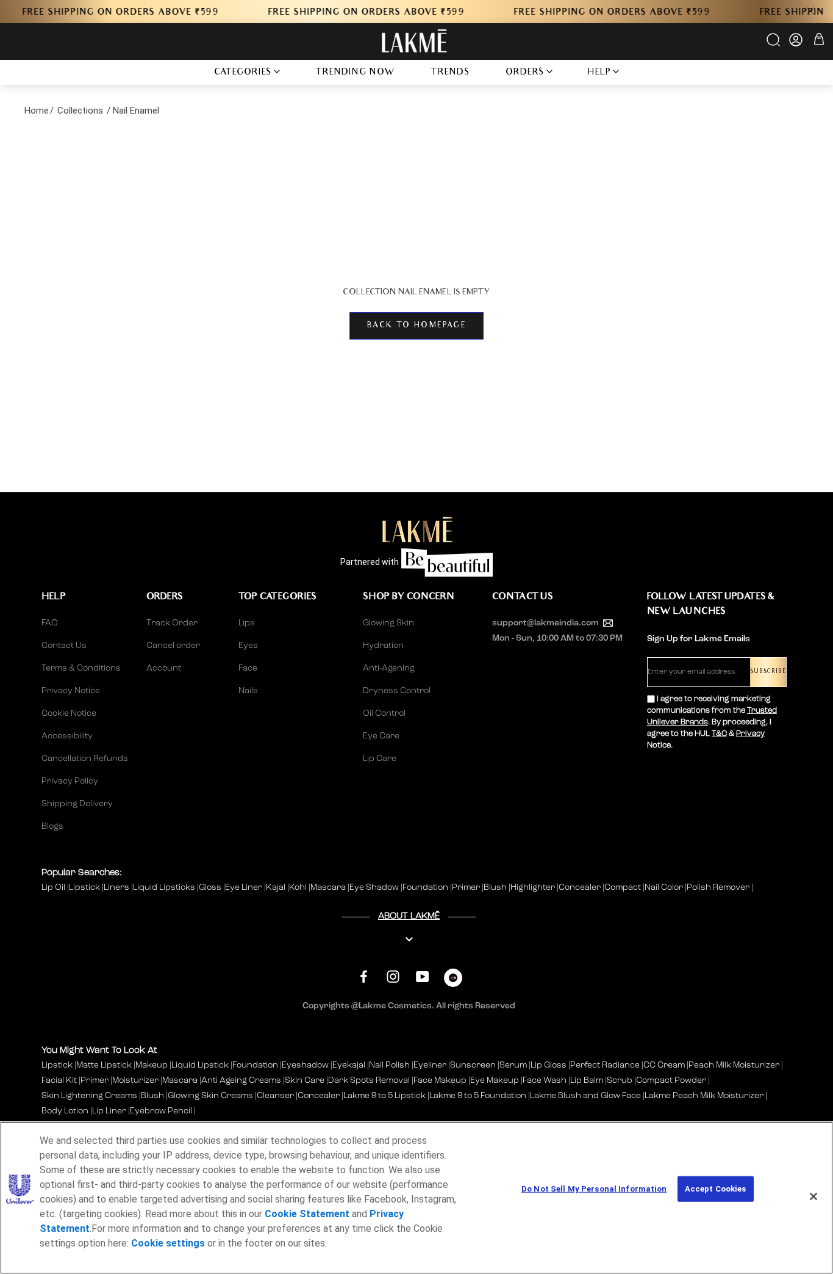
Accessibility (67, 736)
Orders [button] (525, 73)
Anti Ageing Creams (241, 1080)
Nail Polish (389, 1065)
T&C (719, 734)
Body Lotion (65, 1111)
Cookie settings (168, 1243)
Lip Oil (54, 887)
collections (80, 110)
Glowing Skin (388, 623)
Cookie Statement (307, 1214)
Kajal (276, 887)
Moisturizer (135, 1080)
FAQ (49, 623)
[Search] (774, 44)
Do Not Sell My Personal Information (594, 1188)
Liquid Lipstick (200, 1065)
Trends (450, 73)
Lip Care (379, 758)
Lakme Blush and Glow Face (585, 1095)
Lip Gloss (549, 1065)
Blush (496, 887)
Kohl (299, 887)
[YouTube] (422, 976)
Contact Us (64, 645)
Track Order (172, 623)
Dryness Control (397, 690)
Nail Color (665, 887)
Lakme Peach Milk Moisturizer (704, 1095)
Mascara (329, 887)
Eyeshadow (305, 1065)
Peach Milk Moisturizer (733, 1065)
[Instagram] (393, 976)
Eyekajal (348, 1065)
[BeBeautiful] (453, 981)
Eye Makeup (494, 1080)
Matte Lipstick (104, 1065)
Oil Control (384, 713)
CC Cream (664, 1065)
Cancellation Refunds (84, 758)
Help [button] (599, 73)
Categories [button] (243, 73)
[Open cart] (819, 41)
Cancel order (173, 645)
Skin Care (304, 1080)
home (36, 110)
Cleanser (275, 1095)
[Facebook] (363, 976)
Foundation (426, 887)
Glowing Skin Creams (210, 1095)
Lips (246, 623)
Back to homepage (416, 325)
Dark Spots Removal (369, 1080)
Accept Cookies (715, 1188)
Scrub (619, 1080)
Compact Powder (671, 1080)
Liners (117, 887)
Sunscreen (473, 1065)
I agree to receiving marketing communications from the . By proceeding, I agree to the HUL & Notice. (712, 722)
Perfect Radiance (605, 1065)
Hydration (383, 645)
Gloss (211, 887)
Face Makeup (440, 1080)
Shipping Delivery (77, 803)
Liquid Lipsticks (165, 887)
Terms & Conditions (81, 668)
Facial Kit (59, 1080)
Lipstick (85, 887)
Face (247, 668)
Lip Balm (586, 1080)
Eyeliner (429, 1065)
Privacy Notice (70, 690)
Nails (248, 690)
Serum (513, 1065)
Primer (467, 887)
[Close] (813, 1196)
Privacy (750, 734)
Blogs (52, 826)
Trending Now (355, 73)
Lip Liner (109, 1111)
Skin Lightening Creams (89, 1095)
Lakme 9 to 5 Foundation (477, 1095)
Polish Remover (719, 887)
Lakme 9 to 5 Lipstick (384, 1095)
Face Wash (545, 1080)
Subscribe (768, 672)
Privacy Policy (69, 781)
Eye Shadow (375, 887)
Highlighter (533, 887)
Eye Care (381, 736)
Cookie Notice (68, 713)
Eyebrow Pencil (161, 1111)
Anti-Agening (389, 668)
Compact (623, 887)
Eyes (248, 645)
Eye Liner (244, 887)
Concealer (580, 887)
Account (163, 668)
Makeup (151, 1065)
